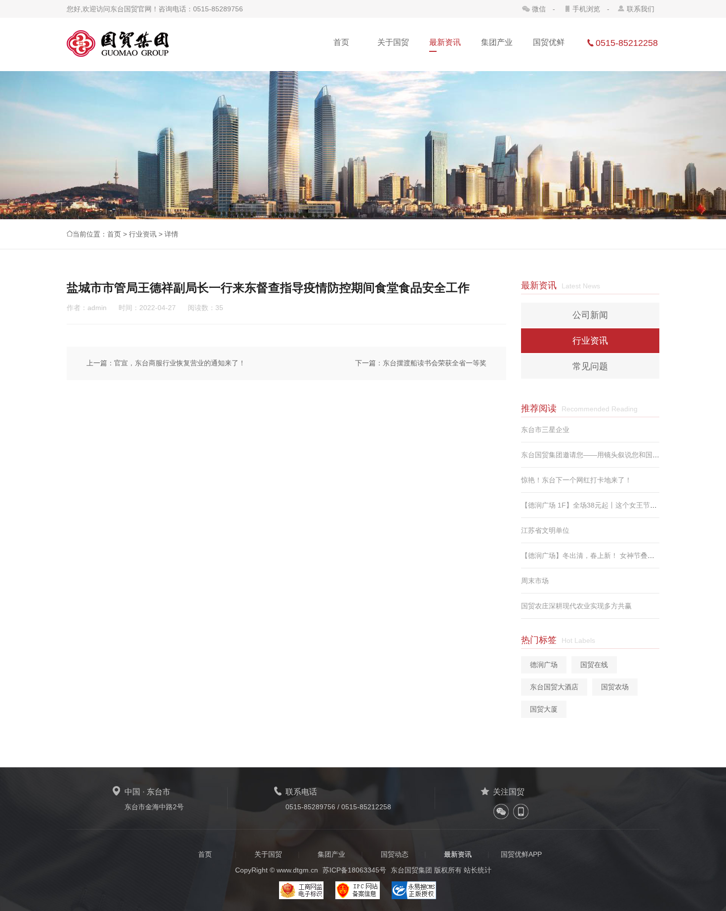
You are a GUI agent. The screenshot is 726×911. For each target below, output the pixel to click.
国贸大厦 (544, 709)
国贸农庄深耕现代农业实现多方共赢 (576, 606)
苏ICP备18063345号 (354, 870)
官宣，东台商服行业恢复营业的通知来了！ (179, 363)
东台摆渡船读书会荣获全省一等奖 (434, 363)
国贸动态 (394, 854)
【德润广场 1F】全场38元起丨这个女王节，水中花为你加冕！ (616, 505)
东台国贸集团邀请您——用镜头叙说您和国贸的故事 (600, 455)
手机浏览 (586, 9)
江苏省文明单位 (545, 530)
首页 (114, 234)
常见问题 (590, 366)
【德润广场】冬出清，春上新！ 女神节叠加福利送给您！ (608, 555)
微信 (539, 9)
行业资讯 (143, 234)
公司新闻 (590, 315)
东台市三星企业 (545, 430)
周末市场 (535, 581)
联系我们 (640, 9)
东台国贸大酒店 (554, 687)
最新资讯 (458, 854)
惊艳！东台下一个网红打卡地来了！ (576, 480)
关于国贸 (268, 854)
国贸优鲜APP (521, 854)
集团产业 (331, 854)
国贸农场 (615, 687)
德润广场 (544, 665)
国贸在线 (594, 665)
